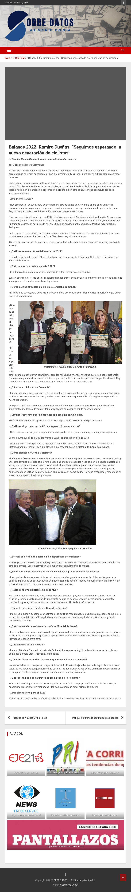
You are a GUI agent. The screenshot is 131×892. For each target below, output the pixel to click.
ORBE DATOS (60, 880)
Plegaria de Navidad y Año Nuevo (30, 717)
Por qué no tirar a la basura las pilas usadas (95, 717)
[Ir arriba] (123, 877)
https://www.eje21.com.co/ (26, 773)
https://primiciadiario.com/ (104, 815)
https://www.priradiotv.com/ (65, 773)
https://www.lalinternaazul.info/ (65, 815)
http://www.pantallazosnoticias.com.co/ (65, 846)
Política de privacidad (82, 880)
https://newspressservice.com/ (26, 815)
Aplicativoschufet (69, 885)
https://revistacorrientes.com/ (105, 773)
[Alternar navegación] (9, 50)
